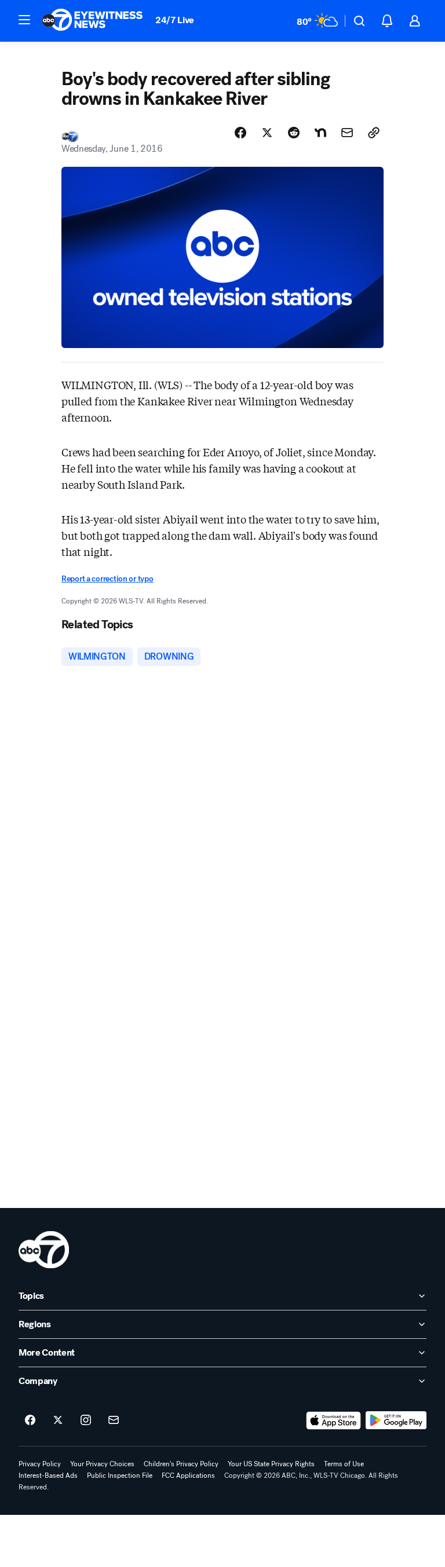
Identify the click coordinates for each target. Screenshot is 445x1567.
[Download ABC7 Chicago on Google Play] (396, 1420)
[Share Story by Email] (347, 132)
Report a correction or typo (107, 578)
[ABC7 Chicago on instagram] (85, 1420)
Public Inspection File (119, 1475)
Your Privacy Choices (102, 1463)
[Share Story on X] (267, 132)
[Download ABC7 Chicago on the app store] (334, 1420)
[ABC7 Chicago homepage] (92, 21)
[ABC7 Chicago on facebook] (30, 1420)
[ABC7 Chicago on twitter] (58, 1420)
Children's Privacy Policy (181, 1463)
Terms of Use (344, 1463)
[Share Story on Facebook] (240, 132)
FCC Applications (188, 1475)
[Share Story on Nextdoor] (320, 132)
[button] (24, 19)
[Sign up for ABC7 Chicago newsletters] (113, 1420)
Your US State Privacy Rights (271, 1463)
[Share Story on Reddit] (294, 132)
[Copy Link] (374, 132)
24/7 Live (174, 20)
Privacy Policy (40, 1463)
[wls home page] (44, 1249)
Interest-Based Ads (48, 1475)
